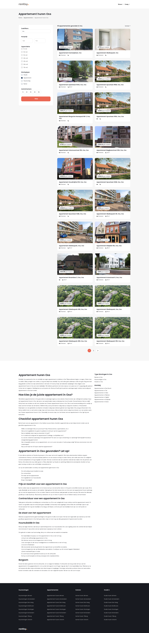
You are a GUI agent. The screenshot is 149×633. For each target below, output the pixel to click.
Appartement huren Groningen (56, 609)
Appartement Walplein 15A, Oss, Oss (109, 246)
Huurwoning (27, 81)
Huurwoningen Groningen (26, 609)
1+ (23, 92)
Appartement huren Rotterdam (56, 613)
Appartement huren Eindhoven (56, 606)
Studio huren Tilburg (110, 616)
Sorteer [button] (127, 26)
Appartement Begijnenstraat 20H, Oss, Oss (111, 150)
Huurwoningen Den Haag (26, 602)
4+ (35, 92)
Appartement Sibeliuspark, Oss (107, 53)
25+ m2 (25, 61)
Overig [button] (127, 4)
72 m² (108, 152)
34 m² (65, 280)
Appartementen (28, 17)
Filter (36, 99)
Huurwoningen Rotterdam (26, 613)
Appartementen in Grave (102, 401)
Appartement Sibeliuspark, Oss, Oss (71, 246)
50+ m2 (25, 64)
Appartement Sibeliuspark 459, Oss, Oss (73, 341)
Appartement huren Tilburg (55, 616)
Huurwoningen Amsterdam (27, 599)
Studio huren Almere (110, 595)
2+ (27, 92)
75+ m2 (25, 67)
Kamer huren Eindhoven (83, 606)
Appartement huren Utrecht (55, 619)
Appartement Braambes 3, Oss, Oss (71, 277)
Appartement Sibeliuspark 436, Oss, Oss (73, 309)
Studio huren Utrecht (110, 619)
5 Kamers (63, 216)
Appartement (27, 78)
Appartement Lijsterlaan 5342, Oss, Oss (72, 85)
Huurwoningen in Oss (100, 379)
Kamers (78, 590)
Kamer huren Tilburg (82, 616)
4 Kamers (63, 87)
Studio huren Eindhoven (111, 606)
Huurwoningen (24, 590)
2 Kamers (63, 55)
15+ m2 (25, 55)
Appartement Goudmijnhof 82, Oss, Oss (72, 182)
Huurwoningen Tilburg (25, 616)
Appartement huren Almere (55, 595)
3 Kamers (100, 55)
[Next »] (98, 350)
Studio (25, 75)
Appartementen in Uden (101, 393)
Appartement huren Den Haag (56, 602)
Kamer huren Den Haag (83, 602)
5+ (39, 92)
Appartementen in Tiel (101, 390)
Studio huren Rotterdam (111, 613)
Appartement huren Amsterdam (57, 599)
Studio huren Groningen (111, 609)
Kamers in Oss (99, 377)
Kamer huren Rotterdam (83, 613)
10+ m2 (25, 52)
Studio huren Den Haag (111, 602)
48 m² (108, 248)
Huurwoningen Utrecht (25, 619)
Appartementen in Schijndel (102, 399)
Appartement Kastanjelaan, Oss (70, 53)
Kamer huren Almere (82, 595)
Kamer (25, 84)
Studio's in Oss (99, 381)
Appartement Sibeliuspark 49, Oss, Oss (110, 214)
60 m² (108, 280)
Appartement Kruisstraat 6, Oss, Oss (109, 277)
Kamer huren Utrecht (82, 619)
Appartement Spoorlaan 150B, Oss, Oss (110, 85)
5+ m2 (25, 49)
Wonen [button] (120, 4)
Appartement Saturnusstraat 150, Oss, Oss (74, 150)
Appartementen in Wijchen (102, 395)
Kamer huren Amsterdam (83, 599)
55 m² (108, 216)
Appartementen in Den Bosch (103, 388)
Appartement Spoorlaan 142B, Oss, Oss (110, 182)
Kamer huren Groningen (83, 609)
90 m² (70, 87)
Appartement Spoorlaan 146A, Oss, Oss (110, 116)
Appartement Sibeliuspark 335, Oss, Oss (110, 341)
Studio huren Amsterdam (111, 599)
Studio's (107, 590)
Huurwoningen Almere (25, 595)
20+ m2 (25, 58)
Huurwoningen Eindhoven (26, 606)
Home (20, 17)
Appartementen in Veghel (102, 397)
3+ (31, 92)
